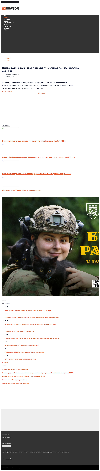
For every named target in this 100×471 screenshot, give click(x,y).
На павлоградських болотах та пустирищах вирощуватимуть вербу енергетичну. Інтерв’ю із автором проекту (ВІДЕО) (37, 373)
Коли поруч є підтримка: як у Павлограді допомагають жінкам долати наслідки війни (36, 174)
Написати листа (6, 437)
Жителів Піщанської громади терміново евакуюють (20, 359)
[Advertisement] (41, 41)
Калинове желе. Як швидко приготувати (14, 380)
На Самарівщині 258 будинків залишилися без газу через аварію (24, 352)
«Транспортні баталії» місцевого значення (15, 369)
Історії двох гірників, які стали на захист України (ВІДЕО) (22, 345)
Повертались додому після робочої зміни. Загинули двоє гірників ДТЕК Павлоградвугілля (32, 338)
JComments (41, 93)
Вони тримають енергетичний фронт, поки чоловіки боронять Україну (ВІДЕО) (34, 141)
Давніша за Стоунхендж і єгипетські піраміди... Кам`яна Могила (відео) (23, 376)
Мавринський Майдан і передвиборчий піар (15, 383)
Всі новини (5, 362)
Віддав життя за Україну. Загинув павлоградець (21, 190)
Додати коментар (7, 91)
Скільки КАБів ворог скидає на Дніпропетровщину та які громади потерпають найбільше (38, 157)
